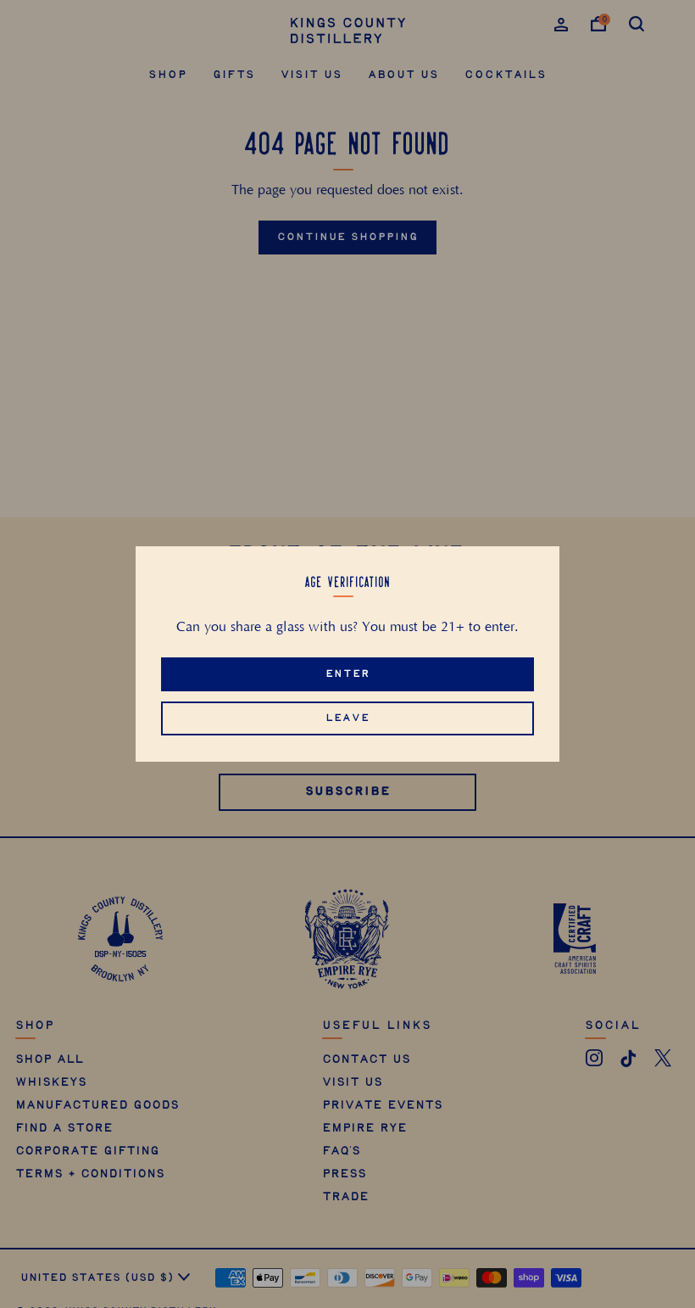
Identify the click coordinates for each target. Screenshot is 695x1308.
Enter (347, 673)
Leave (347, 718)
